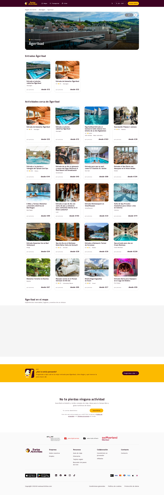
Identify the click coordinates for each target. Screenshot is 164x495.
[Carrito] (112, 3)
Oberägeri (42, 9)
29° (129, 15)
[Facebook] (60, 475)
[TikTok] (74, 475)
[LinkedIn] (56, 475)
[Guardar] (135, 15)
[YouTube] (65, 475)
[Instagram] (69, 475)
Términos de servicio (83, 416)
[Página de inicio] (32, 3)
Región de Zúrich (30, 9)
